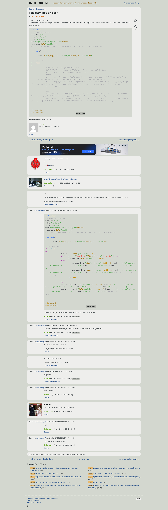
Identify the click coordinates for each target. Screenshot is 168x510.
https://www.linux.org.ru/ (34, 502)
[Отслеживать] (135, 27)
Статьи (71, 3)
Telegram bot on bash (43, 13)
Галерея (63, 3)
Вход (137, 3)
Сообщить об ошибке (33, 500)
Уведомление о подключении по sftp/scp (50, 482)
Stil (45, 169)
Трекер (91, 3)
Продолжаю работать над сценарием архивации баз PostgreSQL (117, 477)
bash (33, 16)
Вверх (138, 498)
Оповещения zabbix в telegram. (46, 473)
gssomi (46, 395)
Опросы (84, 3)
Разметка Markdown (52, 498)
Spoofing (51, 165)
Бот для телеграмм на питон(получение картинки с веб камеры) (116, 468)
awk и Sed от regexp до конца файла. (107, 473)
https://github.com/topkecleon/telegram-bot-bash (60, 179)
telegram (42, 16)
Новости (56, 3)
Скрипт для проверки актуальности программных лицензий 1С (58, 477)
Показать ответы (49, 381)
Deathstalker (48, 183)
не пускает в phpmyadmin (128, 140)
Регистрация (129, 3)
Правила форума (40, 498)
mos (45, 411)
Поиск (96, 3)
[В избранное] (135, 21)
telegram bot (97, 482)
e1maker (42, 124)
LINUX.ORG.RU (38, 3)
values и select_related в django (42, 140)
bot (37, 16)
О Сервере (30, 498)
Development (40, 9)
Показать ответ (48, 186)
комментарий (41, 210)
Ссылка (31, 134)
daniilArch (47, 429)
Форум (77, 3)
